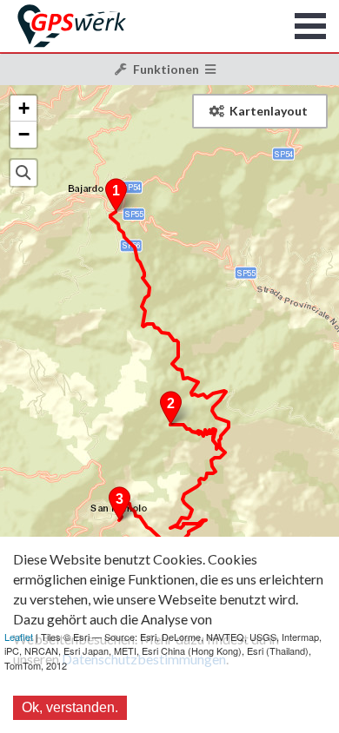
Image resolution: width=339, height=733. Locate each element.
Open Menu (310, 26)
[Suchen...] (23, 173)
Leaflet (18, 637)
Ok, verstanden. (70, 707)
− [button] (24, 134)
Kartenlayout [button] (268, 110)
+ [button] (24, 108)
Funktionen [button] (166, 69)
